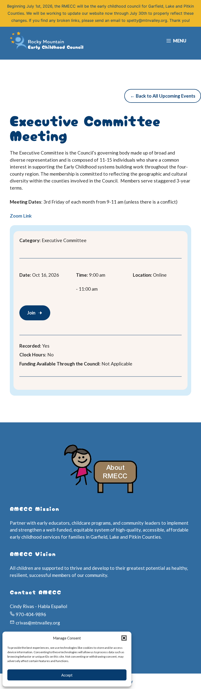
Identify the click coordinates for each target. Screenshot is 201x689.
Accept (67, 675)
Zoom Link (21, 216)
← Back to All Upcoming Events (162, 96)
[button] (124, 638)
